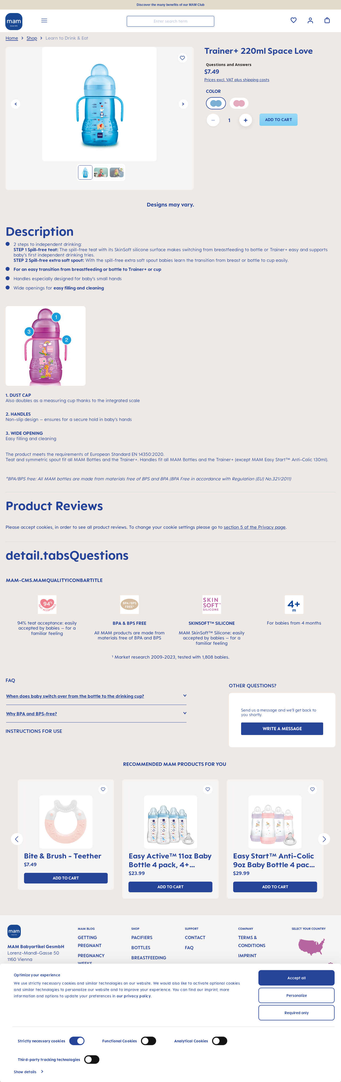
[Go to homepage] (13, 21)
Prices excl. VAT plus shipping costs (236, 79)
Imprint (247, 955)
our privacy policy (134, 996)
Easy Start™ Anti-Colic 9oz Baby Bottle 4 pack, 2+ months (274, 860)
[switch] (148, 1041)
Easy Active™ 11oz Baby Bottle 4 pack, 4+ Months (170, 860)
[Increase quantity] (245, 120)
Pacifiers (141, 937)
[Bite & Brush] (66, 822)
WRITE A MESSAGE (282, 728)
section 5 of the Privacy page (255, 527)
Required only (297, 1012)
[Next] (183, 104)
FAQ (189, 947)
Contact (195, 937)
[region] (100, 118)
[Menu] (44, 21)
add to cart (278, 119)
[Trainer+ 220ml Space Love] (99, 104)
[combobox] (170, 21)
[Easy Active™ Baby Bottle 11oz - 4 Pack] (171, 822)
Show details (25, 1071)
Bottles (140, 947)
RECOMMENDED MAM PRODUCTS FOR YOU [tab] (174, 764)
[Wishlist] (294, 20)
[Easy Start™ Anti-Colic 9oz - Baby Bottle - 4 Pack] (275, 822)
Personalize (296, 995)
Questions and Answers (228, 64)
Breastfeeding (148, 957)
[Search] (209, 21)
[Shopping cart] (327, 20)
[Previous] (15, 104)
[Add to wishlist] (182, 58)
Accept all (296, 978)
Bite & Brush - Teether (63, 855)
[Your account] (310, 20)
